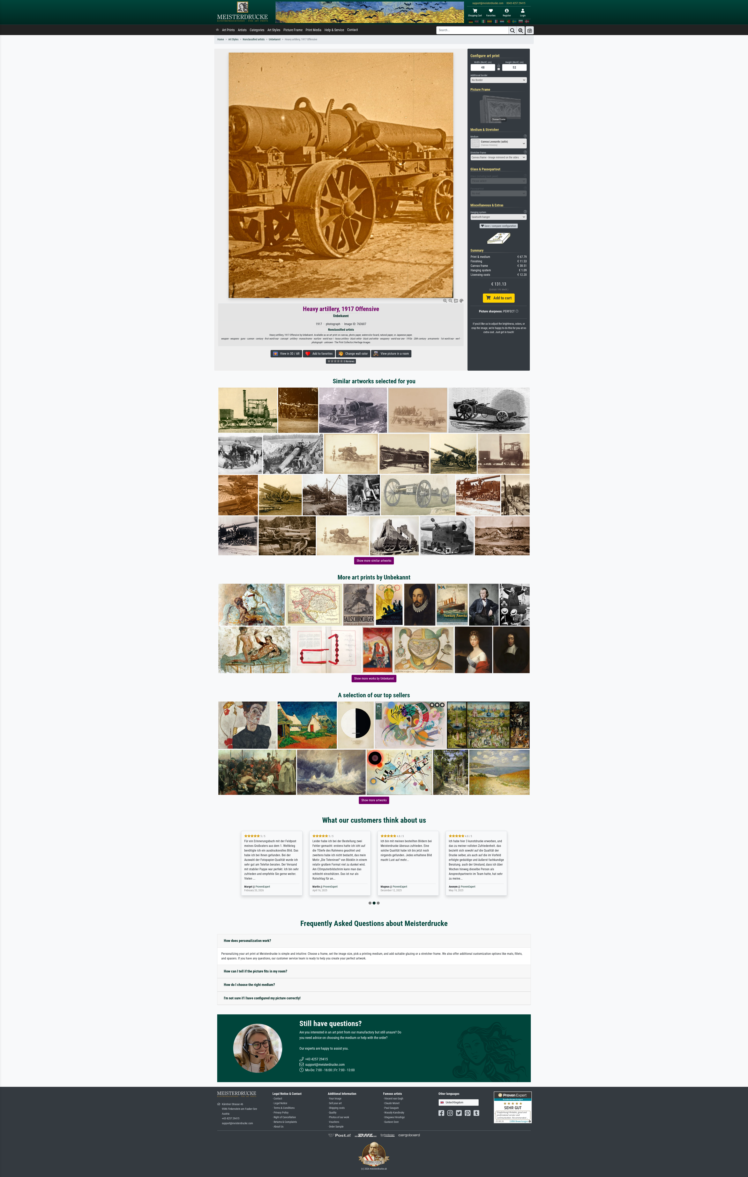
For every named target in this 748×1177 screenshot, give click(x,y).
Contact (352, 30)
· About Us (278, 1126)
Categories (257, 30)
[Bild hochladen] (530, 30)
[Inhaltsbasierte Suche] (521, 30)
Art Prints (228, 30)
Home (220, 39)
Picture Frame (293, 30)
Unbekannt (274, 39)
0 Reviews (348, 361)
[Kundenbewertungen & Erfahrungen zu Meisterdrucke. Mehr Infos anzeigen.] (513, 1107)
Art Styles (273, 30)
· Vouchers (333, 1122)
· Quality (332, 1112)
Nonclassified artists (254, 39)
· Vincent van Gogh (393, 1098)
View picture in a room (393, 353)
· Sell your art (335, 1103)
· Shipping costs (336, 1108)
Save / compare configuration (500, 225)
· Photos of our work (338, 1117)
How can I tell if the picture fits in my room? (255, 971)
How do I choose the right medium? (249, 984)
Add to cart (501, 298)
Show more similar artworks (374, 560)
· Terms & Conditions (284, 1108)
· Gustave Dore (391, 1122)
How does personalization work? (247, 940)
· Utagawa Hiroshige (394, 1117)
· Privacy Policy (280, 1112)
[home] (217, 30)
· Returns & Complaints (285, 1122)
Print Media (313, 30)
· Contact (277, 1098)
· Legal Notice (280, 1103)
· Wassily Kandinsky (393, 1112)
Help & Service (334, 30)
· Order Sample (336, 1126)
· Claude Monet (391, 1103)
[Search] (512, 30)
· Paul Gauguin (391, 1108)
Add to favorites (321, 353)
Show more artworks (374, 800)
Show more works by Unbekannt (374, 678)
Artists (242, 30)
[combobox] (498, 80)
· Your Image (334, 1098)
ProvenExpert (263, 886)
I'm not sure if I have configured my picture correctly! (262, 998)
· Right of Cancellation (284, 1117)
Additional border (478, 75)
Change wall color (355, 353)
